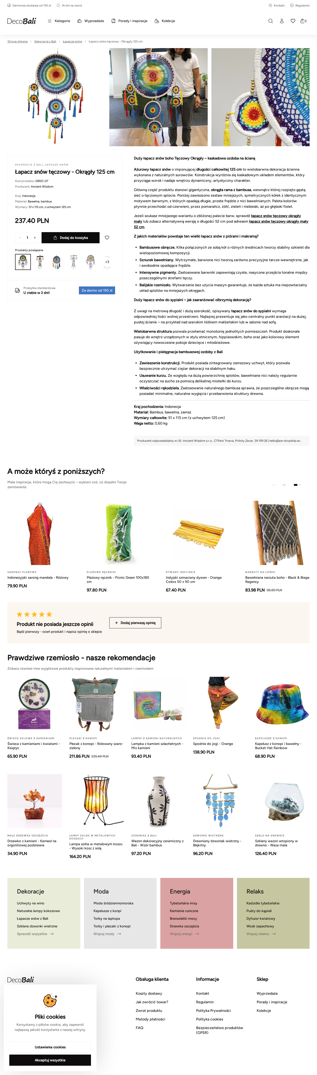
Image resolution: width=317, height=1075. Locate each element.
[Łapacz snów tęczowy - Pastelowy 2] (73, 262)
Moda (101, 891)
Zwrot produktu (149, 1010)
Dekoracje (30, 891)
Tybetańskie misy (183, 903)
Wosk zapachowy (260, 926)
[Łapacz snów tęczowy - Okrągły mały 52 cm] (57, 262)
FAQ (139, 1028)
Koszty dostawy (149, 993)
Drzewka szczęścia (184, 926)
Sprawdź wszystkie (32, 934)
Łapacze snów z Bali (32, 918)
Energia (180, 891)
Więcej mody (104, 934)
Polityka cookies (209, 1019)
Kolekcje (264, 1010)
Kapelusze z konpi (107, 911)
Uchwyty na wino (30, 903)
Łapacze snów (72, 41)
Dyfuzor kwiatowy (260, 918)
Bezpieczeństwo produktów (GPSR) (219, 1030)
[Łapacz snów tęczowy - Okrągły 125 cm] (23, 262)
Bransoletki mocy (183, 918)
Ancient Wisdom (42, 186)
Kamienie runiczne (184, 911)
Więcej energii (181, 934)
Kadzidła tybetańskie (262, 903)
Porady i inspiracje (272, 1002)
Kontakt (279, 5)
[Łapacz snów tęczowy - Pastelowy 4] (40, 262)
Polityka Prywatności (213, 1010)
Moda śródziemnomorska (113, 903)
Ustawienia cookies (50, 1047)
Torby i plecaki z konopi (112, 926)
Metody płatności (150, 1019)
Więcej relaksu (257, 934)
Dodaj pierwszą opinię (138, 623)
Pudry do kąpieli (259, 911)
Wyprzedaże (267, 993)
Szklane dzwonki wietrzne (37, 926)
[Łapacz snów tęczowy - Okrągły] (90, 262)
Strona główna (17, 41)
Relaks (255, 891)
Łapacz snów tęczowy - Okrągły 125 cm (115, 41)
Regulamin (302, 5)
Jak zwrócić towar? (152, 1002)
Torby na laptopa (107, 918)
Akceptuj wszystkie (50, 1060)
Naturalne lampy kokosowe (38, 911)
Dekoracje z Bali (45, 41)
